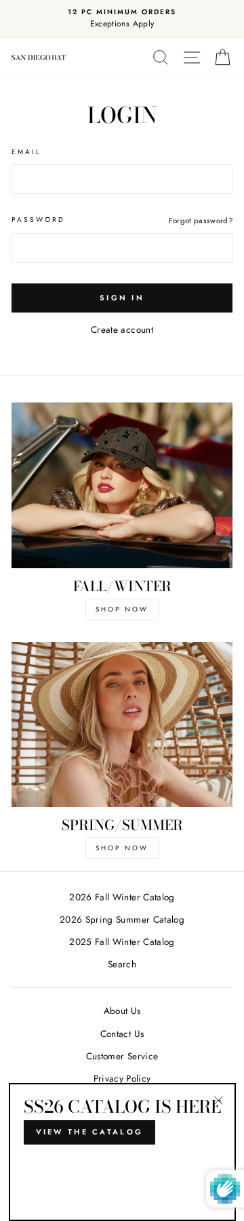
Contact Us (122, 1033)
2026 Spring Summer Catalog (122, 919)
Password (38, 219)
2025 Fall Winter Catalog (121, 941)
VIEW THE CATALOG (90, 1131)
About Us (122, 1010)
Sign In (122, 297)
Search (122, 964)
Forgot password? (200, 220)
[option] (122, 19)
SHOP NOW (122, 609)
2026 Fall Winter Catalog (121, 897)
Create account (122, 329)
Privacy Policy (122, 1078)
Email (26, 152)
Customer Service (122, 1056)
